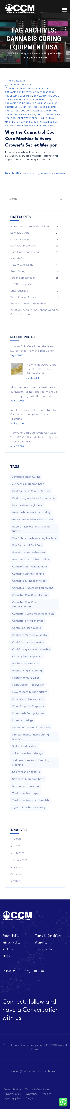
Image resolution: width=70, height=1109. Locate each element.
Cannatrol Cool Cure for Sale (38, 107)
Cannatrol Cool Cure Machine (23, 111)
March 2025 (17, 881)
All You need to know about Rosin (30, 226)
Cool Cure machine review (28, 642)
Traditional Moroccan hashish (30, 800)
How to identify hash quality (29, 691)
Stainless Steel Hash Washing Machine (30, 762)
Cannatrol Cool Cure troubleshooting (24, 604)
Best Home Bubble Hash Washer (32, 519)
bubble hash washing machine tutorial (31, 529)
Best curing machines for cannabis (33, 498)
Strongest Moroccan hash (28, 779)
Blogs (6, 956)
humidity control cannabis (28, 699)
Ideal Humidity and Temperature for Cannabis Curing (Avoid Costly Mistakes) (33, 414)
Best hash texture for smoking (31, 512)
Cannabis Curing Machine (20, 103)
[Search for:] (35, 199)
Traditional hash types (26, 793)
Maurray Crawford (21, 85)
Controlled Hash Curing (26, 627)
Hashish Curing (19, 258)
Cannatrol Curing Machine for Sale (33, 613)
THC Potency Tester (22, 284)
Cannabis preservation (23, 245)
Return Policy (11, 935)
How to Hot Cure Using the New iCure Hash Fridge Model (42, 369)
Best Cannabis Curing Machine (27, 88)
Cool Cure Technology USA (27, 118)
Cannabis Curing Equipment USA (31, 99)
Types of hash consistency (28, 807)
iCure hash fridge (22, 720)
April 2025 (16, 874)
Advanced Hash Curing (26, 476)
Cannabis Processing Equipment (32, 587)
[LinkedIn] (42, 971)
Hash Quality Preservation (28, 684)
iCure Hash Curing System (28, 713)
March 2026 (17, 853)
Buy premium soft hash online (31, 559)
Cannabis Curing (20, 232)
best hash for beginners (27, 505)
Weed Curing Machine (23, 297)
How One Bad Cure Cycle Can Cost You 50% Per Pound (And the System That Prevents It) (34, 437)
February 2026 (18, 860)
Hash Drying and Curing (24, 252)
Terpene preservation (23, 277)
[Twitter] (28, 971)
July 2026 (15, 839)
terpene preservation (25, 786)
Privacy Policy (11, 942)
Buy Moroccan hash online (28, 552)
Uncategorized (19, 290)
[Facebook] (21, 971)
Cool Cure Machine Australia (29, 635)
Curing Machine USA (45, 122)
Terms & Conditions (48, 935)
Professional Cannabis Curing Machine (29, 126)
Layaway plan (44, 949)
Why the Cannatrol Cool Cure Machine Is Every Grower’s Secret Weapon (31, 139)
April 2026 (16, 846)
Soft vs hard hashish (24, 746)
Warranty (41, 942)
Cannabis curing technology (29, 580)
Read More (11, 173)
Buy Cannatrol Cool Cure (27, 545)
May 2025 (16, 867)
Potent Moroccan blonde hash (31, 727)
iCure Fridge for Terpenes (28, 706)
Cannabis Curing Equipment (29, 566)
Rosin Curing (17, 271)
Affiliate (8, 949)
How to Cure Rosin (21, 264)
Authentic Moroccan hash (28, 483)
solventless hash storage (27, 753)
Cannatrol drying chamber (28, 620)
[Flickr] (35, 971)
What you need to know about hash (31, 303)
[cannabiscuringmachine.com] (20, 9)
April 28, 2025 (17, 81)
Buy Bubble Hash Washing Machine (34, 538)
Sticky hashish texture (26, 771)
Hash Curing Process (25, 663)
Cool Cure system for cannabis (31, 649)
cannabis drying (19, 239)
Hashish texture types (26, 677)
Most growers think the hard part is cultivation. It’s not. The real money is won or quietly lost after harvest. (33, 392)
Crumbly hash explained (27, 656)
